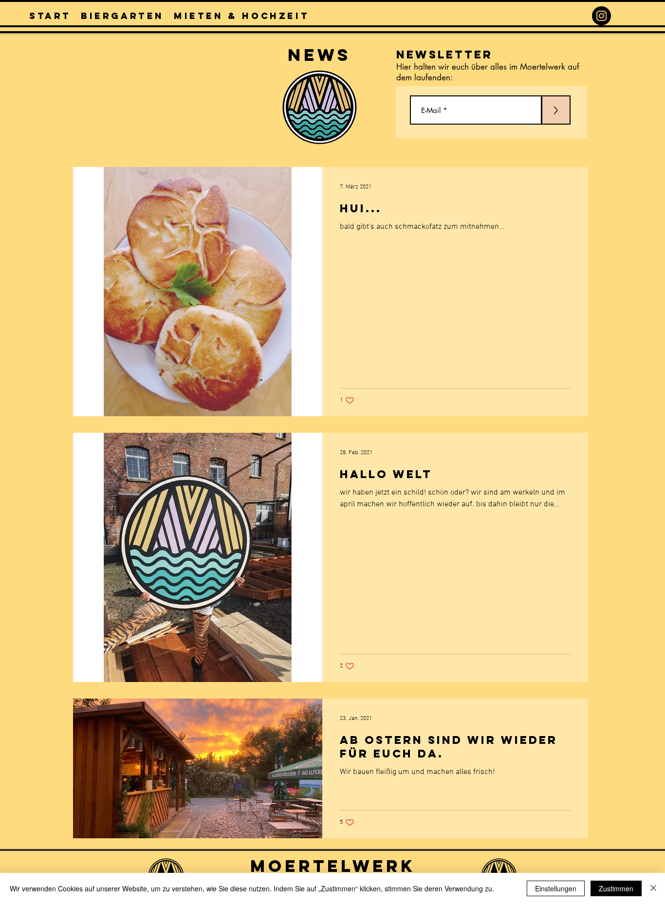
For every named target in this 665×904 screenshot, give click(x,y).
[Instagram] (601, 15)
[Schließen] (653, 888)
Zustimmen (616, 888)
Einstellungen (555, 888)
